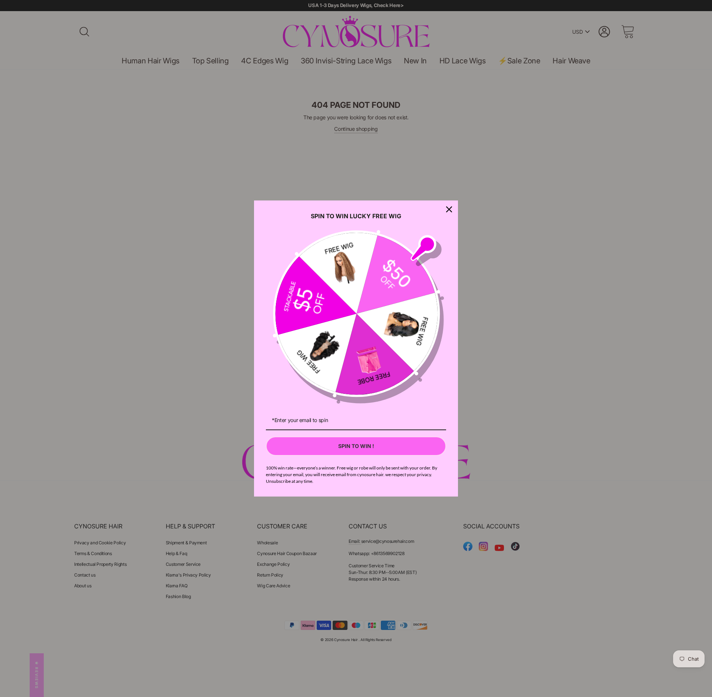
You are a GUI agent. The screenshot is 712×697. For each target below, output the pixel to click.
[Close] (449, 209)
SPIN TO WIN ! (356, 446)
